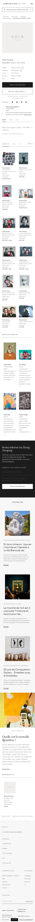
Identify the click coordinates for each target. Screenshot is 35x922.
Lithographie (15, 70)
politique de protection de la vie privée (8, 917)
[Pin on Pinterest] (21, 102)
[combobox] (17, 10)
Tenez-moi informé (17, 85)
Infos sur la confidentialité (26, 919)
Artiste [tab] (11, 119)
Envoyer (29, 901)
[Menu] (32, 3)
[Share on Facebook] (12, 102)
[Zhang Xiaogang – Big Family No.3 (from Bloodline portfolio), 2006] (9, 252)
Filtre (29, 143)
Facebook (28, 879)
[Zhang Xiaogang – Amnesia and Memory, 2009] (26, 311)
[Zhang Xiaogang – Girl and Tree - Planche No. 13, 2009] (26, 158)
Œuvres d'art (6, 885)
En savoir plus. (28, 114)
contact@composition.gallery (12, 832)
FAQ (3, 879)
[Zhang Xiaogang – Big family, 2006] (9, 311)
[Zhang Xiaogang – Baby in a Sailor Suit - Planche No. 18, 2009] (9, 191)
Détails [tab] (4, 119)
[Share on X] (17, 102)
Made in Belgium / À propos (10, 876)
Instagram (28, 876)
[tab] (5, 145)
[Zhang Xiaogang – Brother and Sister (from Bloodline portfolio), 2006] (9, 281)
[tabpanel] (17, 130)
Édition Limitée (16, 68)
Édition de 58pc (16, 76)
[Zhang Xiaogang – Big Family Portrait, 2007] (26, 191)
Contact (4, 888)
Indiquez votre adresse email (13, 467)
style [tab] (17, 119)
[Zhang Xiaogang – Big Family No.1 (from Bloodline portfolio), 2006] (9, 222)
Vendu (13, 78)
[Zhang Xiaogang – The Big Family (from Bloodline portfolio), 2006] (26, 252)
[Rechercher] (30, 9)
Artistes (15, 16)
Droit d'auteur (8, 910)
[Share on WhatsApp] (26, 102)
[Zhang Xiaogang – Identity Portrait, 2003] (26, 281)
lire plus (6, 565)
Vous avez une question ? (12, 106)
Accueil (6, 16)
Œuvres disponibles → (17, 91)
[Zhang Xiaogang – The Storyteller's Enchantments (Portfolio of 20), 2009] (9, 158)
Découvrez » (6, 769)
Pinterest (27, 882)
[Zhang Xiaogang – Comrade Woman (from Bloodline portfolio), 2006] (26, 222)
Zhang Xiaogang (7, 60)
